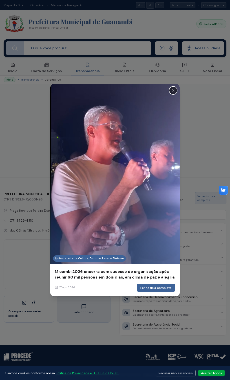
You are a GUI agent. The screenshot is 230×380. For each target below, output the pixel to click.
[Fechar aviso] (173, 90)
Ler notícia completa (156, 288)
